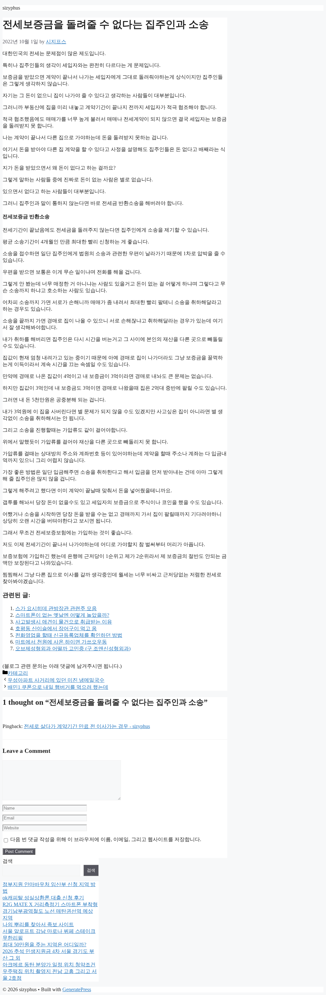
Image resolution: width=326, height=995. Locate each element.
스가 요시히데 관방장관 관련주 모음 (56, 608)
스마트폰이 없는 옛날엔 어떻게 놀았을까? (62, 615)
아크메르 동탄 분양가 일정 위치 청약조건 (49, 964)
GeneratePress (76, 989)
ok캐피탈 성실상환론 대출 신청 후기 (43, 897)
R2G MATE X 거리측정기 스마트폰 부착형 (50, 904)
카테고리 (18, 673)
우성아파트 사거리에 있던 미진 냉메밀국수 (56, 680)
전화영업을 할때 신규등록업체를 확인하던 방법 (68, 635)
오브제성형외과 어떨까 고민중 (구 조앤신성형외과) (73, 648)
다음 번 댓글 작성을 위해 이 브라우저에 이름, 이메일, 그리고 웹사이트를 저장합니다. (105, 839)
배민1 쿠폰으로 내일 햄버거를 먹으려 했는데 (58, 687)
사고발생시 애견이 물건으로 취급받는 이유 (63, 621)
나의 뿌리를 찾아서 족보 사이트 (38, 924)
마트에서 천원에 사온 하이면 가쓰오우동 (61, 642)
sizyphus (11, 8)
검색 (8, 861)
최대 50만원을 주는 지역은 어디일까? (44, 944)
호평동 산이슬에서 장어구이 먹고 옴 (56, 628)
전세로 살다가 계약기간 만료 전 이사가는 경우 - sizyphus (87, 726)
